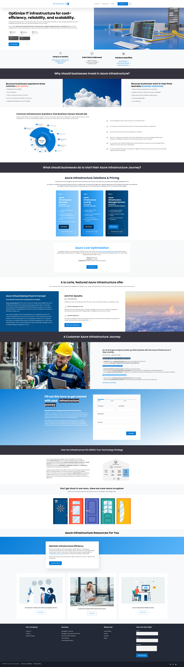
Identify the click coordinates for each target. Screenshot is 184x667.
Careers (28, 633)
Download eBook (55, 563)
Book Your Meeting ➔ (73, 325)
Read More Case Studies (109, 382)
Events (106, 633)
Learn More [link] (91, 267)
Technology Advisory (67, 640)
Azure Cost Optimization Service (107, 251)
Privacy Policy (37, 664)
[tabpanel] (117, 420)
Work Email (100, 414)
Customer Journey (60, 61)
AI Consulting (65, 638)
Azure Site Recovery (123, 65)
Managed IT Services (67, 631)
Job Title (100, 422)
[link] (61, 4)
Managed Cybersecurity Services (70, 633)
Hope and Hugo (30, 636)
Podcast (106, 636)
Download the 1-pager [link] (67, 231)
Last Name (121, 406)
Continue (131, 433)
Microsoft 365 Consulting (68, 636)
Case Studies (107, 631)
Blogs (105, 638)
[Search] (130, 3)
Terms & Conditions (26, 664)
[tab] (104, 400)
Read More (41, 612)
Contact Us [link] (122, 3)
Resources (60, 63)
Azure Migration (123, 61)
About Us (28, 631)
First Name (100, 406)
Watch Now (143, 612)
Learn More (92, 613)
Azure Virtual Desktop (123, 63)
